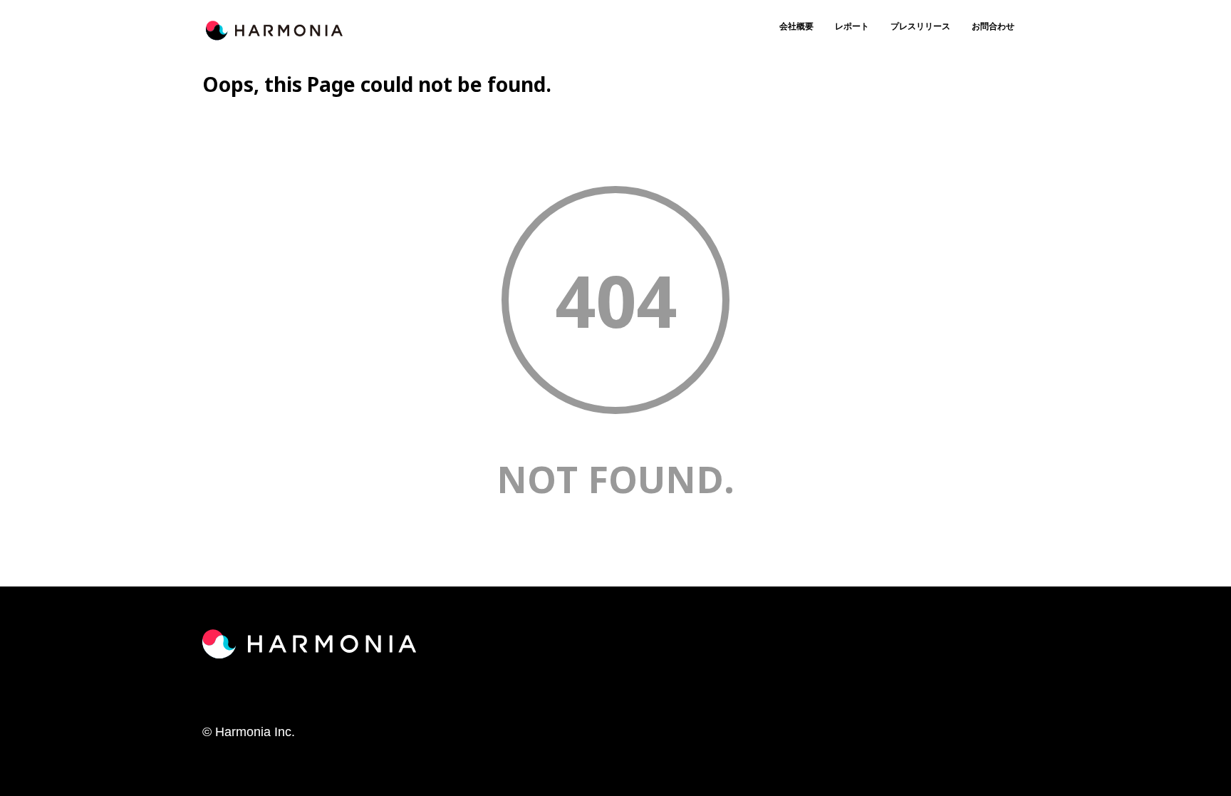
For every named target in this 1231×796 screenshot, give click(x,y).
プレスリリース (920, 26)
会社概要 (796, 26)
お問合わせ (993, 26)
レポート (852, 26)
